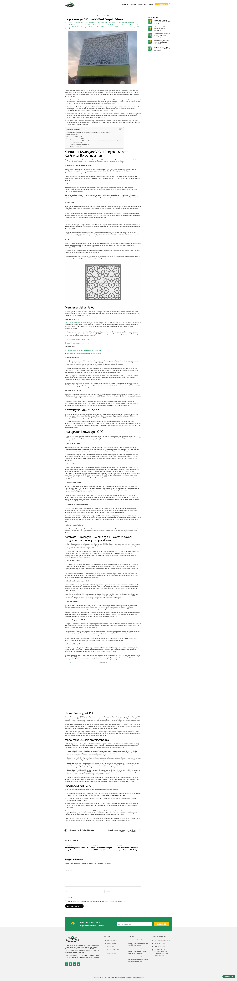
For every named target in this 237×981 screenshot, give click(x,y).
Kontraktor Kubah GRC (88, 25)
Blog (145, 4)
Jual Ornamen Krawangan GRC (128, 22)
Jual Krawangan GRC (91, 22)
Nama (68, 892)
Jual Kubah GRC (102, 22)
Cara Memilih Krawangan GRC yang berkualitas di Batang (128, 848)
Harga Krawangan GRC (76, 146)
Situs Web (69, 897)
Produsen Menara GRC (111, 27)
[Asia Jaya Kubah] (70, 5)
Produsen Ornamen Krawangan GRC (129, 27)
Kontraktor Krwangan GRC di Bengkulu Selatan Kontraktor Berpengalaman (88, 132)
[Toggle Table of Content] (119, 129)
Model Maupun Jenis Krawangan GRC (79, 144)
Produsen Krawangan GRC (82, 27)
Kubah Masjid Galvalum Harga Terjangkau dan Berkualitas (161, 42)
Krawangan (79, 22)
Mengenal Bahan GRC (73, 134)
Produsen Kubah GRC (97, 27)
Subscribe (161, 924)
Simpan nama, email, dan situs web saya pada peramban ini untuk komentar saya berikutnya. (96, 901)
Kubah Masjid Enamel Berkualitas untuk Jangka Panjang (162, 21)
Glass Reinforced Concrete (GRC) (76, 323)
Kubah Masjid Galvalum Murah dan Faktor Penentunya (161, 28)
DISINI (88, 339)
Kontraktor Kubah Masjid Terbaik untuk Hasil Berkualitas (162, 35)
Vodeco (142, 977)
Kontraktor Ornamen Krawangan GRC (121, 25)
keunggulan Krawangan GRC (75, 139)
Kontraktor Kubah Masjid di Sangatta (82, 830)
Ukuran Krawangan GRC (76, 142)
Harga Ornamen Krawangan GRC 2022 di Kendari (101, 848)
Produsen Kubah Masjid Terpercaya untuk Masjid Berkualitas (162, 49)
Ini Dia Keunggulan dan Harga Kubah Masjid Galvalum (84, 354)
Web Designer (69, 22)
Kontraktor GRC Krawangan (73, 25)
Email (108, 892)
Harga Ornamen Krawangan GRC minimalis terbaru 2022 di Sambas (122, 830)
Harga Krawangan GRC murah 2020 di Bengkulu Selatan (94, 19)
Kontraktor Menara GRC (102, 25)
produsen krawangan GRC (126, 596)
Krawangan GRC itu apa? (74, 137)
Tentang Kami (125, 4)
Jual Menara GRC (113, 22)
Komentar (69, 870)
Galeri (140, 4)
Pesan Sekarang (162, 4)
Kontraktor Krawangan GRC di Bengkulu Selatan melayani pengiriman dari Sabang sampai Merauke (96, 141)
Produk (133, 4)
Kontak (151, 4)
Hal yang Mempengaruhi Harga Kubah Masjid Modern (84, 350)
